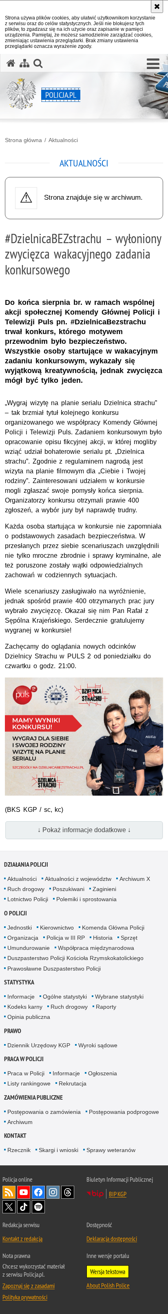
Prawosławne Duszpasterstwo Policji (54, 968)
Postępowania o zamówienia (44, 1112)
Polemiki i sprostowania (86, 899)
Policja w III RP (65, 937)
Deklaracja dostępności (111, 1238)
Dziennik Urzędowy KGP (38, 1045)
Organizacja (22, 937)
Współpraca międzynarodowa (96, 948)
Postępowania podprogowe (124, 1112)
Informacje (21, 996)
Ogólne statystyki (65, 996)
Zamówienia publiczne (33, 1097)
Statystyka (19, 982)
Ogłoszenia (102, 1073)
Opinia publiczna (28, 1017)
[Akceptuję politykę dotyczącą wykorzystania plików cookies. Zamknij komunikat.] (157, 6)
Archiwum (20, 1122)
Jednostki (19, 927)
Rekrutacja (72, 1083)
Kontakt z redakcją (22, 1238)
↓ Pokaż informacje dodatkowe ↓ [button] (84, 829)
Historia (103, 937)
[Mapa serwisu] (24, 63)
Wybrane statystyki (119, 996)
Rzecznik (19, 1150)
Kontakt (15, 1135)
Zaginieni (104, 889)
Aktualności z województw (78, 879)
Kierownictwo (57, 927)
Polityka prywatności (24, 1297)
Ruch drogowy (25, 889)
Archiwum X (134, 879)
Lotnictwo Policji (27, 899)
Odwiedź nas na (23, 1192)
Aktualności (63, 140)
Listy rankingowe (29, 1083)
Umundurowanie (28, 948)
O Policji (15, 913)
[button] (153, 64)
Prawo (12, 1031)
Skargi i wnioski (58, 1150)
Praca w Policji (24, 1059)
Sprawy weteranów (110, 1150)
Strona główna (23, 140)
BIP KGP (117, 1194)
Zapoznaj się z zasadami (28, 1286)
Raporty (106, 1006)
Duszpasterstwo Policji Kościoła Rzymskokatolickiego (75, 958)
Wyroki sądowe (97, 1045)
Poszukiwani (68, 889)
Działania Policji (26, 864)
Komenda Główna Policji (113, 927)
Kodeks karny (24, 1006)
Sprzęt (129, 937)
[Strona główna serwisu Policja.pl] (11, 63)
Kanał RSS (8, 1192)
